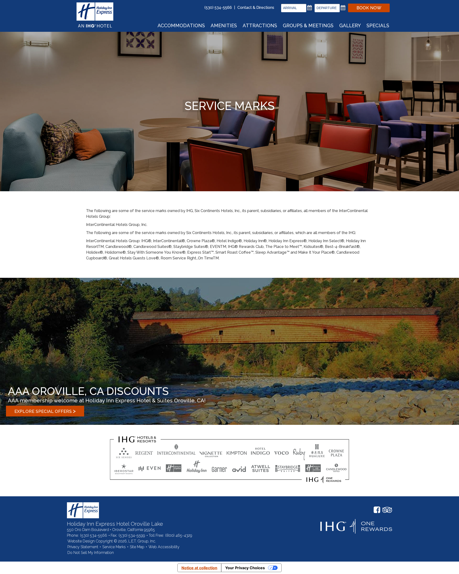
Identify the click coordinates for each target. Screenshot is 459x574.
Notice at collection (199, 567)
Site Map (137, 547)
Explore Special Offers (45, 410)
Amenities (224, 25)
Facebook (377, 510)
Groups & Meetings (308, 25)
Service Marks (114, 547)
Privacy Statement (82, 547)
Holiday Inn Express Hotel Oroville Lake (83, 510)
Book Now (368, 7)
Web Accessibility (164, 547)
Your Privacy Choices (245, 567)
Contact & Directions (255, 7)
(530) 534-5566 (218, 7)
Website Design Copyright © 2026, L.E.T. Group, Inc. (111, 541)
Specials (377, 25)
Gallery (350, 25)
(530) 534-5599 (132, 535)
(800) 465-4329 (178, 535)
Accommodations (181, 25)
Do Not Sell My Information (90, 552)
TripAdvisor (387, 510)
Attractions (260, 25)
